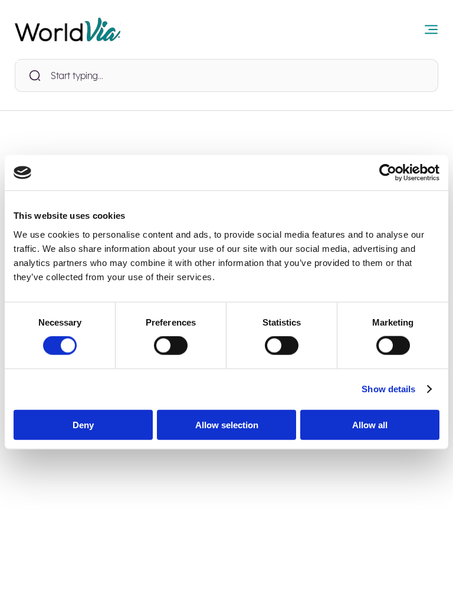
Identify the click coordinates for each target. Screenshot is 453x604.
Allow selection (226, 424)
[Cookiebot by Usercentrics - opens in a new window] (387, 173)
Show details (388, 389)
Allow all (370, 424)
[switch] (171, 345)
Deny (83, 424)
